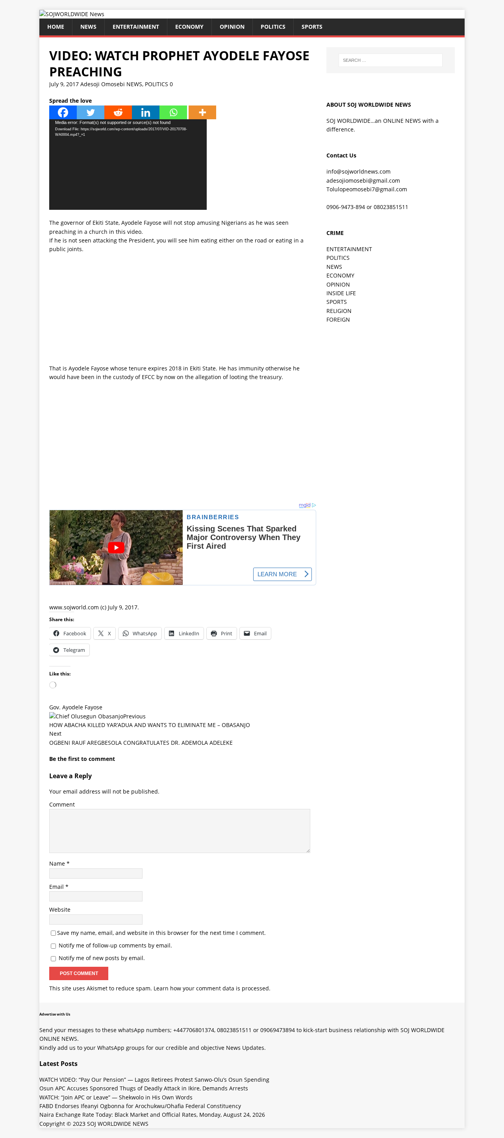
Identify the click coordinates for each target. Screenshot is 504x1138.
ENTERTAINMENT (136, 26)
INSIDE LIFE (341, 293)
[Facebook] (63, 112)
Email (57, 886)
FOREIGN (338, 319)
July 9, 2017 (64, 84)
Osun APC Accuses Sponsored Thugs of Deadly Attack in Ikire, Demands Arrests (143, 1088)
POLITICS (273, 26)
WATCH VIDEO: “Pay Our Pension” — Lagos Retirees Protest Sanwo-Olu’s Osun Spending (154, 1079)
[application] (128, 164)
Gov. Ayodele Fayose (75, 707)
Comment (62, 804)
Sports (312, 26)
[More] (202, 112)
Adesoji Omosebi (102, 84)
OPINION (232, 26)
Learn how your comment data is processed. (212, 988)
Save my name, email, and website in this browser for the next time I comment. (161, 932)
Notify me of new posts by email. (102, 958)
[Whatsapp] (173, 112)
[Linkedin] (145, 112)
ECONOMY (189, 26)
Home (55, 26)
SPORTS (336, 301)
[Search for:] (390, 60)
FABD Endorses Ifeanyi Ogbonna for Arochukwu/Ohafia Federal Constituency (140, 1106)
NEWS (88, 26)
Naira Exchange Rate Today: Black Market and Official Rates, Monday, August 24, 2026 (152, 1114)
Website (59, 909)
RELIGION (339, 311)
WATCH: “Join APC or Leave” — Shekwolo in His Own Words (116, 1097)
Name (58, 863)
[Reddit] (118, 112)
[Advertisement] (182, 309)
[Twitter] (90, 112)
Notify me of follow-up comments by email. (115, 945)
